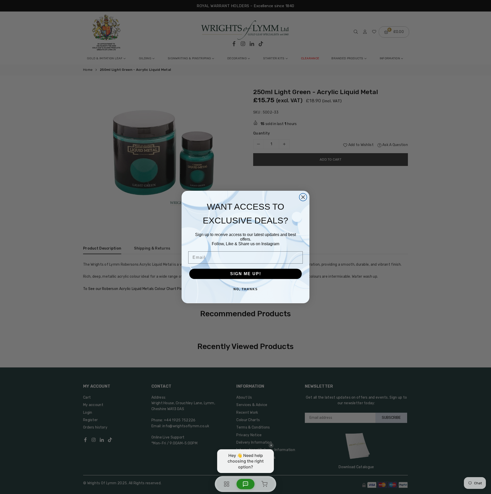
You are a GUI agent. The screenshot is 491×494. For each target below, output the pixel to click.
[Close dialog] (303, 197)
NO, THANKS (245, 289)
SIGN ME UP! (245, 274)
